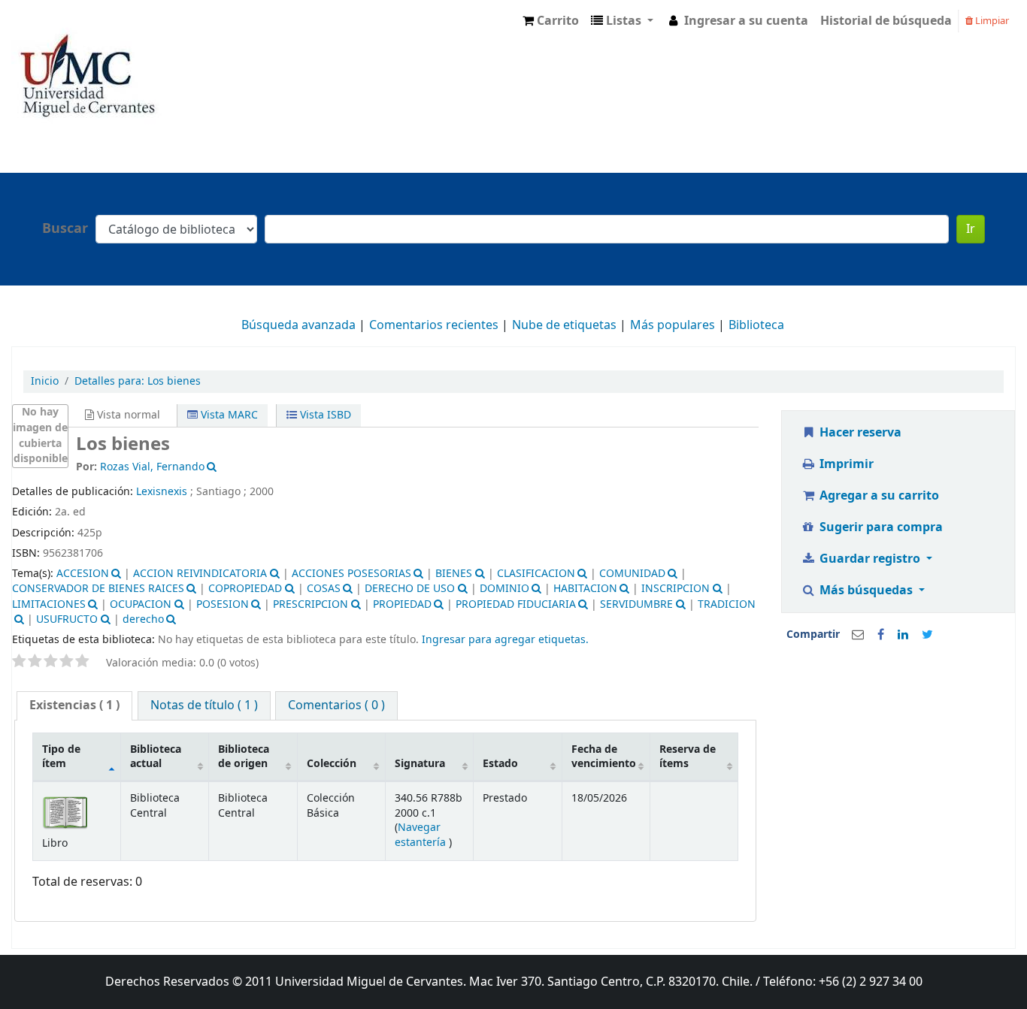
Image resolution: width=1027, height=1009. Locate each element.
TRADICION (727, 604)
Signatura (420, 764)
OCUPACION (140, 604)
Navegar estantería (422, 835)
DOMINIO (504, 589)
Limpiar (991, 21)
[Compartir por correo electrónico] (858, 635)
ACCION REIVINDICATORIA (200, 574)
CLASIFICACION (536, 574)
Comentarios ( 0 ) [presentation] (336, 705)
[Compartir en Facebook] (881, 635)
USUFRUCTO (67, 619)
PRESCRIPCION (310, 604)
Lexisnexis (161, 492)
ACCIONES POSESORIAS (351, 574)
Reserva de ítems (687, 757)
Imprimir (845, 464)
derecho (143, 619)
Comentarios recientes (433, 325)
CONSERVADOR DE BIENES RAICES (98, 589)
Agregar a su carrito (877, 496)
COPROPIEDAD (245, 589)
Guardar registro (869, 559)
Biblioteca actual (155, 757)
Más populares (672, 325)
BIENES (453, 574)
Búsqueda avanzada (298, 325)
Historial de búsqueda (886, 21)
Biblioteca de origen (243, 757)
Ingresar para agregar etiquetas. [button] (505, 640)
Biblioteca (756, 325)
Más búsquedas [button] (866, 591)
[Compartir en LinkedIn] (903, 635)
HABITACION (585, 589)
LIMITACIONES (49, 604)
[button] (551, 21)
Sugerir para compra (879, 527)
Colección (331, 764)
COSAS (324, 589)
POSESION (222, 604)
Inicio (45, 381)
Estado (500, 764)
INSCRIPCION (675, 589)
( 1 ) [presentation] (74, 705)
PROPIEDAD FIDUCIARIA (516, 604)
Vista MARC (228, 415)
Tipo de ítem (61, 757)
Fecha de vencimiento (603, 757)
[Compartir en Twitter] (927, 635)
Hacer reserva (858, 433)
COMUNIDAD (632, 574)
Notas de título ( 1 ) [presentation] (204, 705)
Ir (970, 229)
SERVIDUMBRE (636, 604)
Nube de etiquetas (564, 325)
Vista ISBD (324, 415)
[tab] (74, 705)
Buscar (65, 229)
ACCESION (82, 574)
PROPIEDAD (402, 604)
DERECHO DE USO (410, 589)
